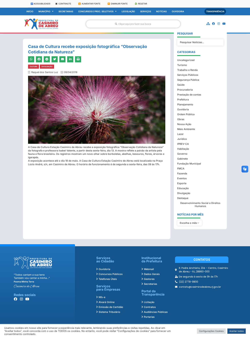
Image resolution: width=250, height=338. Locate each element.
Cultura (33, 66)
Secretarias (66, 11)
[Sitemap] (208, 23)
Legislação (128, 11)
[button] (31, 59)
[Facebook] (213, 23)
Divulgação (46, 66)
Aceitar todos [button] (236, 331)
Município (44, 11)
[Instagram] (218, 23)
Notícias (161, 11)
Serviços (145, 11)
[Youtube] (224, 23)
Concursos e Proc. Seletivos (95, 11)
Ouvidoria (178, 11)
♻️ (141, 3)
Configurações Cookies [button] (211, 331)
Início (29, 11)
